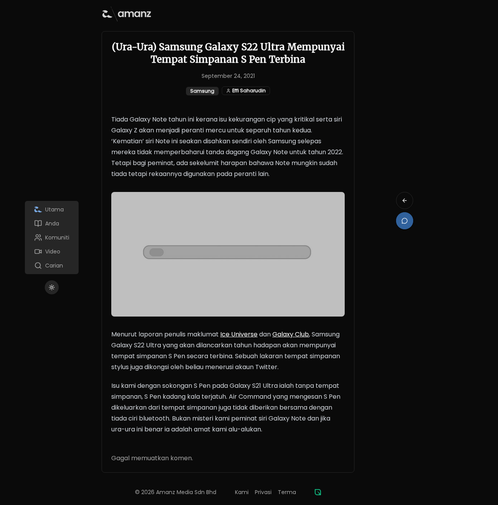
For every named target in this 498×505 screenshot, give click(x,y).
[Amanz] (318, 492)
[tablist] (52, 237)
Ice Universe (239, 334)
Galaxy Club (290, 334)
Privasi (263, 492)
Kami (242, 492)
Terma (287, 492)
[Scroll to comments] (404, 220)
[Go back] (404, 200)
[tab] (51, 209)
